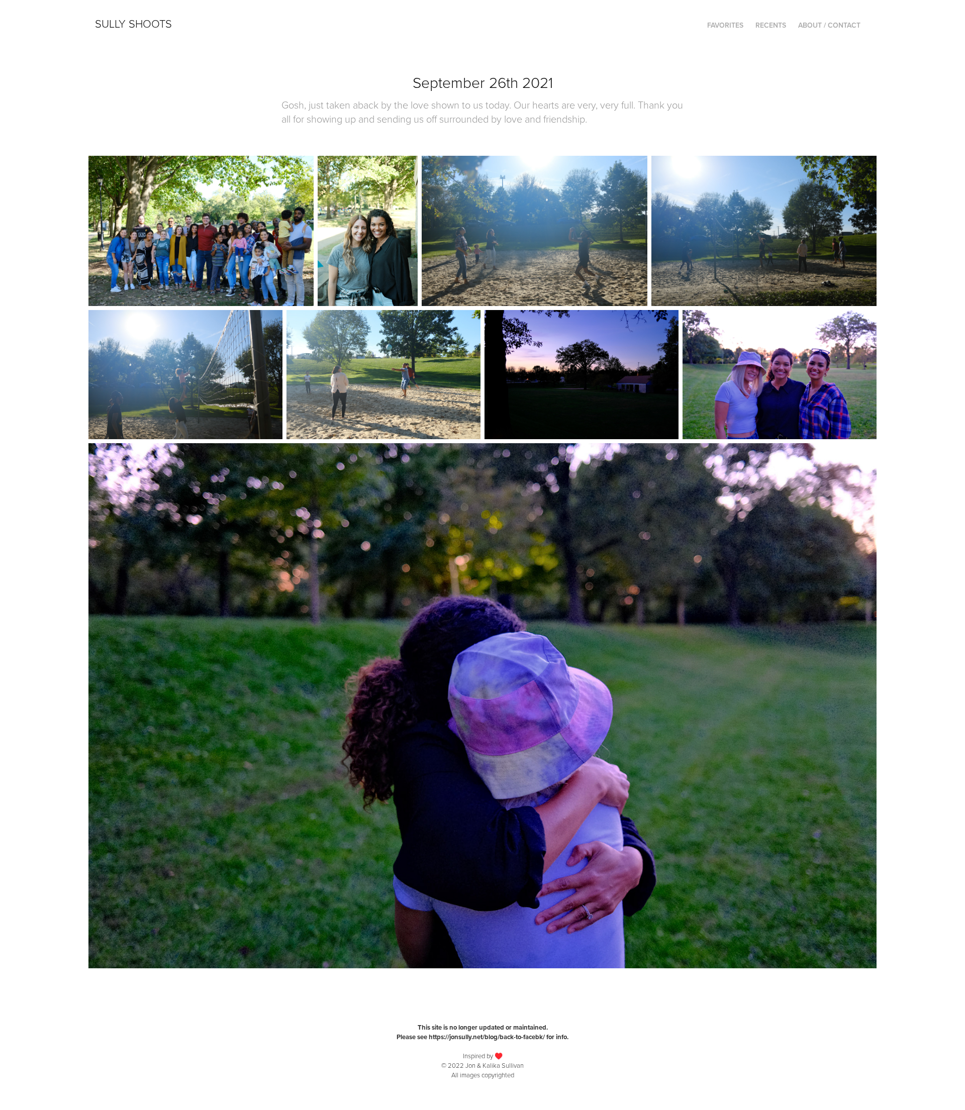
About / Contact (829, 25)
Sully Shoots (133, 23)
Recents (770, 25)
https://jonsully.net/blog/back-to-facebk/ (487, 1037)
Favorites (725, 25)
